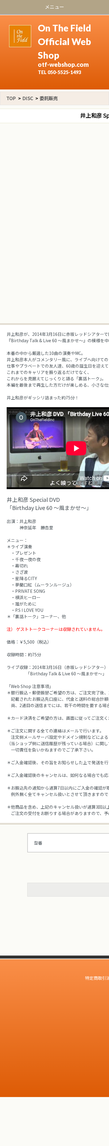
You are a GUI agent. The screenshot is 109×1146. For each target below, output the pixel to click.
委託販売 (49, 98)
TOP (11, 98)
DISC (27, 98)
